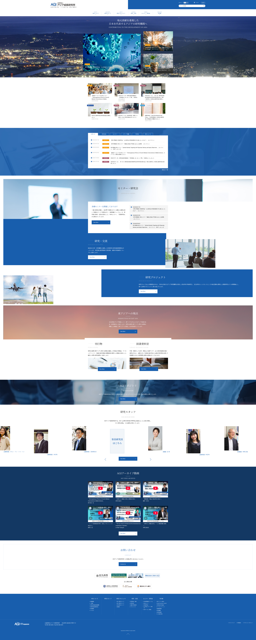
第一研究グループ (120, 601)
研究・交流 (135, 598)
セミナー (115, 134)
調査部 (118, 606)
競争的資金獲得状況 (94, 606)
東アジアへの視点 (160, 601)
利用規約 (239, 622)
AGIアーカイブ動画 (147, 609)
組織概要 (92, 601)
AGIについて (94, 598)
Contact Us (123, 564)
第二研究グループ (120, 603)
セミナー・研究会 (148, 598)
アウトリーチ (133, 606)
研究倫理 (92, 608)
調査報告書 (159, 608)
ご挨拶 (91, 603)
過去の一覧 (165, 169)
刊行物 (137, 134)
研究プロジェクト (121, 598)
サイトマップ (231, 622)
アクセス (197, 2)
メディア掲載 (126, 134)
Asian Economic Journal (161, 603)
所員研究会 (146, 605)
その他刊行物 (159, 613)
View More (95, 222)
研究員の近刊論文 (160, 605)
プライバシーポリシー (248, 622)
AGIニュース (148, 134)
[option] (42, 440)
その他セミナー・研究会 (148, 607)
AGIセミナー (146, 603)
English (203, 2)
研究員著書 (159, 612)
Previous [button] (105, 459)
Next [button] (150, 459)
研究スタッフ (108, 598)
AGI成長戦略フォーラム (148, 601)
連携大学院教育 (133, 605)
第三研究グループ (120, 605)
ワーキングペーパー (161, 606)
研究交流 (104, 134)
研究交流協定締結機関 (94, 605)
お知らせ (93, 134)
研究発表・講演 (133, 601)
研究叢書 (159, 610)
